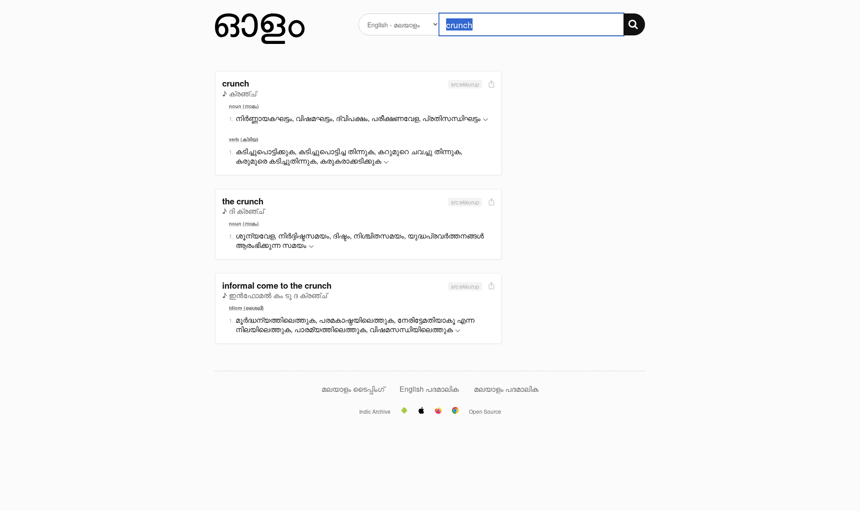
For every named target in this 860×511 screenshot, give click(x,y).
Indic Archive (375, 411)
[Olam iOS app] (421, 411)
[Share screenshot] (490, 84)
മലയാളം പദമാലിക (506, 389)
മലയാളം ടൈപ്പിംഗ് (353, 389)
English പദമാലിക (430, 389)
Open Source (485, 411)
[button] (485, 120)
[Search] (634, 24)
